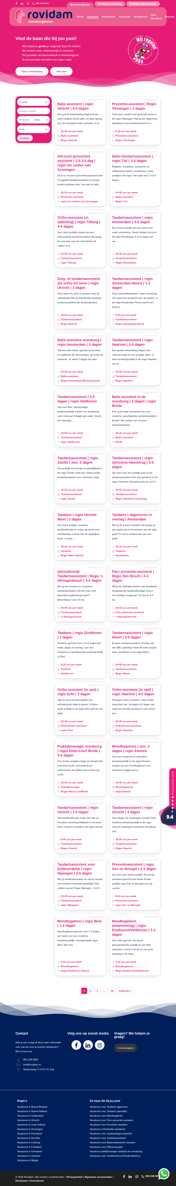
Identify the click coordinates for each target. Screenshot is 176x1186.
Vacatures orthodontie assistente (107, 1129)
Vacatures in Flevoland (29, 1133)
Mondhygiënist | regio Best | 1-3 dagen (79, 923)
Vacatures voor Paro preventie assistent (111, 1120)
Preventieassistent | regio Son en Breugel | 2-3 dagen (134, 866)
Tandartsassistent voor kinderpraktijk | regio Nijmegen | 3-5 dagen (76, 868)
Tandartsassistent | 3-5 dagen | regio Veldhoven (77, 399)
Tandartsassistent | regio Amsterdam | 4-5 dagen (132, 220)
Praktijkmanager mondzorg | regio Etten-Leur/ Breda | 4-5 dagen (79, 750)
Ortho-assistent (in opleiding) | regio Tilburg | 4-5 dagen (78, 222)
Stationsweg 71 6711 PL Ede (38, 1069)
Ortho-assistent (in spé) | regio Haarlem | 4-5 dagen (133, 692)
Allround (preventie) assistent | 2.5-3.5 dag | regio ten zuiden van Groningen (76, 163)
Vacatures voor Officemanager (106, 1147)
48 (112, 990)
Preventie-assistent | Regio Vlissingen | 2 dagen (134, 106)
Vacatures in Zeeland (28, 1155)
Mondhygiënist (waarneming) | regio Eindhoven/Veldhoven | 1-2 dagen (134, 927)
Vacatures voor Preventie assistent (108, 1124)
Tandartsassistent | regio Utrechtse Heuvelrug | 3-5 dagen (133, 462)
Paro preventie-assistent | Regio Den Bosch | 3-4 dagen (133, 576)
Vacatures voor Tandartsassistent (108, 1138)
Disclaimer (21, 1180)
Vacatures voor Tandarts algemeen (109, 1106)
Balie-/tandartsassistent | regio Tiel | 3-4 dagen (132, 158)
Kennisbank (37, 1180)
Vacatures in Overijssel (29, 1151)
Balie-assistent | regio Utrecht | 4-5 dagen (75, 106)
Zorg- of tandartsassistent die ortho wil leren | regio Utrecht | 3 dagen (78, 283)
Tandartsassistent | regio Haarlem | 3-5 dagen (132, 342)
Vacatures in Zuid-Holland (31, 1124)
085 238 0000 (30, 1059)
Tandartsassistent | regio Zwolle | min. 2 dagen (77, 460)
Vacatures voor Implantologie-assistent (111, 1133)
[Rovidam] (167, 828)
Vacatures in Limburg (28, 1142)
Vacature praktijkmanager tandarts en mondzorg (116, 1151)
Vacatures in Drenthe (28, 1138)
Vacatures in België (27, 1160)
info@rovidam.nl (32, 1064)
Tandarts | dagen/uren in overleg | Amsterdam (132, 517)
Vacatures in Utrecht (28, 1120)
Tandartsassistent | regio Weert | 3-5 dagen (132, 635)
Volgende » (125, 990)
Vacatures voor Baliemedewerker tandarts (112, 1142)
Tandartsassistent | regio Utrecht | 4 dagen (132, 810)
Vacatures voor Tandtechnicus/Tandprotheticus (115, 1155)
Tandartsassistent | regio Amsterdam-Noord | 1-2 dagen (132, 283)
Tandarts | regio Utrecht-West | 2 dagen (77, 517)
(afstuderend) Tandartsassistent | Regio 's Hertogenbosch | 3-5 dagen (80, 576)
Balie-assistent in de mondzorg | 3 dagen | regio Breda (134, 401)
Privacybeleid (74, 1177)
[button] (31, 71)
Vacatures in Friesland (29, 1147)
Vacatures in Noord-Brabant (32, 1106)
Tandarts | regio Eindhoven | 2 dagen (79, 635)
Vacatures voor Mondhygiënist (106, 1115)
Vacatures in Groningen (30, 1129)
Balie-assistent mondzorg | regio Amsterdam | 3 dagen (79, 342)
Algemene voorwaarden (98, 1177)
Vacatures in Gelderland (30, 1115)
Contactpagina (126, 1048)
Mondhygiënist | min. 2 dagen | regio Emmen (131, 748)
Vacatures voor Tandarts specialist (108, 1111)
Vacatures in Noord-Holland (32, 1111)
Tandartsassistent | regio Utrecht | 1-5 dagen (77, 810)
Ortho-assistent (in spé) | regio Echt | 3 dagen (77, 692)
